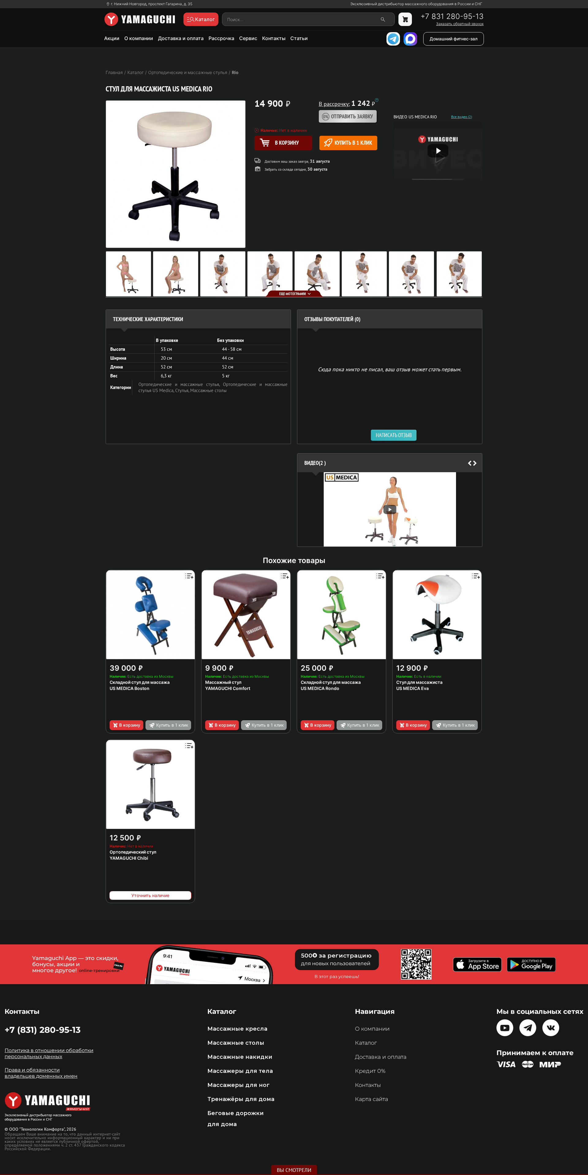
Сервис (248, 38)
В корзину (129, 725)
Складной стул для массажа (140, 682)
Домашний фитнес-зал (453, 38)
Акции (111, 38)
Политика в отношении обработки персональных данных (49, 1053)
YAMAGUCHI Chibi (129, 858)
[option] (389, 509)
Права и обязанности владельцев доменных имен (41, 1073)
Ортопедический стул (133, 851)
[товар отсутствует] (405, 19)
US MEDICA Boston (129, 688)
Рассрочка (221, 38)
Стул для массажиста (419, 682)
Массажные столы (208, 390)
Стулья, (182, 390)
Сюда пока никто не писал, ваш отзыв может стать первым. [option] (390, 369)
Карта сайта (371, 1099)
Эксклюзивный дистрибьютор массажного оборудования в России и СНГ (416, 4)
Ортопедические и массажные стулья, (180, 384)
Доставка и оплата (181, 38)
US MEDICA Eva (412, 688)
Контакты (273, 38)
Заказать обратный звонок (460, 24)
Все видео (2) (461, 117)
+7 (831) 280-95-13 (43, 1030)
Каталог (366, 1043)
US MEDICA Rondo (320, 688)
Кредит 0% (370, 1071)
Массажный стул (223, 682)
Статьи (299, 38)
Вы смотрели (294, 1170)
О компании (138, 38)
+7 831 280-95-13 (452, 16)
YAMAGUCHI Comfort (227, 688)
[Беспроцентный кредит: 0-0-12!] (377, 100)
